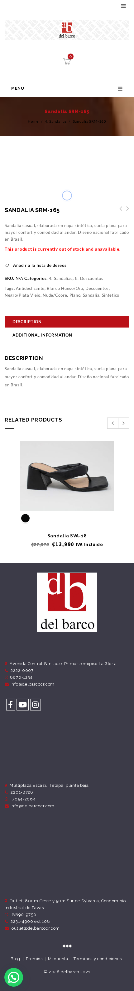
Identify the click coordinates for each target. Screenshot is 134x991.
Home (33, 121)
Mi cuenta (58, 958)
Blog (15, 958)
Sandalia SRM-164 (125, 212)
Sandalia (91, 295)
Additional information (42, 335)
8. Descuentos (89, 278)
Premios (34, 958)
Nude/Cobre (55, 295)
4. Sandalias (55, 121)
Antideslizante (30, 288)
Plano (75, 295)
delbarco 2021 (75, 972)
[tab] (67, 322)
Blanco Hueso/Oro (65, 288)
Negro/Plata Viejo (23, 295)
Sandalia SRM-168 (119, 212)
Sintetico (110, 295)
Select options (67, 500)
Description (27, 321)
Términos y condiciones (98, 958)
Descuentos (97, 288)
